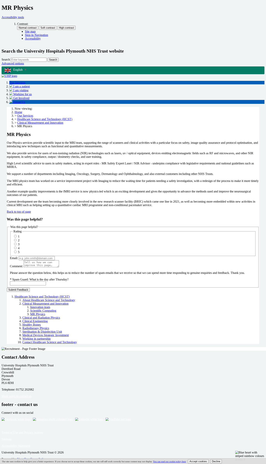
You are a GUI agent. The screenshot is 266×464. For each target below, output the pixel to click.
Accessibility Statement (16, 445)
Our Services (25, 115)
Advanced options (13, 63)
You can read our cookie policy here (169, 461)
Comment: (16, 266)
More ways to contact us (17, 396)
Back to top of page (19, 211)
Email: (14, 258)
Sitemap (6, 439)
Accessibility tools (13, 17)
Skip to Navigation (36, 35)
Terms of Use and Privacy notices (22, 432)
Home (18, 112)
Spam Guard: (40, 279)
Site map (30, 31)
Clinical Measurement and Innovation (40, 122)
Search (6, 59)
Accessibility (33, 38)
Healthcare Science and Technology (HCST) (44, 119)
